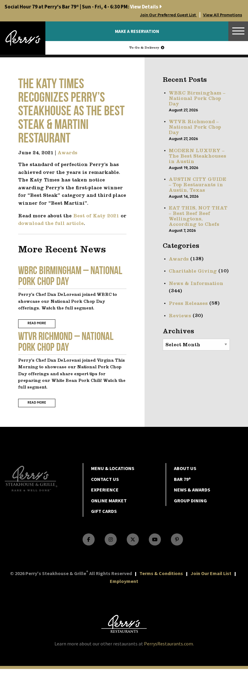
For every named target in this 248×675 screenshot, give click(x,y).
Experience (105, 490)
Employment (124, 581)
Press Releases (188, 303)
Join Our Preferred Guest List (168, 15)
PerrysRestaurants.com (168, 644)
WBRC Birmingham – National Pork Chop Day (197, 99)
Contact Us (105, 479)
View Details (82, 6)
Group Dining (190, 500)
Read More (37, 323)
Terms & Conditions (161, 573)
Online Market (109, 500)
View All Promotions (222, 15)
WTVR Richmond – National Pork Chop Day (195, 127)
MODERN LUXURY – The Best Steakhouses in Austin (197, 156)
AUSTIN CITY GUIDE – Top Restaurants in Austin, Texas (197, 185)
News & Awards (192, 490)
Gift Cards (104, 511)
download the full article (51, 223)
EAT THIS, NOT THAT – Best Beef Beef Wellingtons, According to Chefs (198, 216)
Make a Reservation (137, 31)
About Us (185, 468)
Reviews (180, 316)
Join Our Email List (211, 573)
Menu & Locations (112, 468)
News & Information (196, 283)
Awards (67, 153)
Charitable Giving (193, 271)
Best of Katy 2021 (96, 216)
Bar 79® (182, 479)
